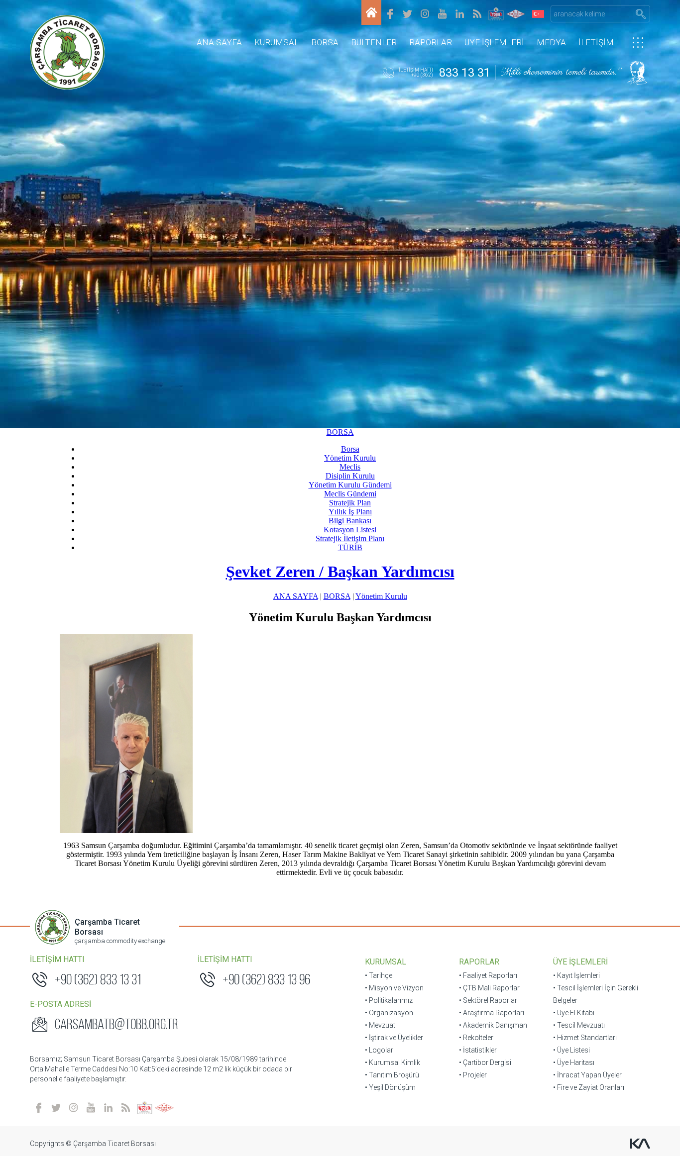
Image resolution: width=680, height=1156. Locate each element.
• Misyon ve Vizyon (394, 988)
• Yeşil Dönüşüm (390, 1087)
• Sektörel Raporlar (488, 1000)
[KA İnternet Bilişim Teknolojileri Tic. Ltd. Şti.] (640, 1144)
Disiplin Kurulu (350, 476)
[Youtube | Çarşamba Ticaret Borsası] (442, 13)
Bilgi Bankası (350, 520)
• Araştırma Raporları (491, 1013)
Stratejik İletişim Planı (350, 538)
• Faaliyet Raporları (488, 975)
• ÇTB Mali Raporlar (489, 988)
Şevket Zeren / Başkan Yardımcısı (340, 571)
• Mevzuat (380, 1025)
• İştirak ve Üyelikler (394, 1038)
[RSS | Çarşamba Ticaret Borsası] (477, 13)
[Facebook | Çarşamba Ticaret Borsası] (390, 13)
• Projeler (473, 1075)
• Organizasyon (389, 1013)
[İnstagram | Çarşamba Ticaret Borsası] (425, 13)
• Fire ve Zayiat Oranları (588, 1087)
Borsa (350, 449)
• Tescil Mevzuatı (579, 1025)
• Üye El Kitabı (573, 1013)
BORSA (325, 42)
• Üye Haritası (573, 1062)
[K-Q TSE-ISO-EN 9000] (516, 13)
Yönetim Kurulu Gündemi (350, 485)
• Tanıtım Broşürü (392, 1075)
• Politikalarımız (389, 1000)
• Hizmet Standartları (585, 1038)
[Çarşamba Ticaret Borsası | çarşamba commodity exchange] (67, 52)
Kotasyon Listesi (350, 529)
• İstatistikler (478, 1050)
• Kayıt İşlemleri (576, 975)
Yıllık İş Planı (350, 511)
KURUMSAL (276, 42)
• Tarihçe (378, 975)
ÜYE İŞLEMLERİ (494, 42)
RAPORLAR (430, 42)
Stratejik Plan (350, 502)
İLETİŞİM (596, 42)
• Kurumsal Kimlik (392, 1062)
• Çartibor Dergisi (485, 1062)
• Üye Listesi (571, 1050)
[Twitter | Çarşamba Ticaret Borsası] (407, 13)
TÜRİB (350, 547)
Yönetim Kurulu (350, 458)
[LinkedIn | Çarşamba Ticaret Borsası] (459, 13)
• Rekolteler (476, 1038)
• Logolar (379, 1050)
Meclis (350, 467)
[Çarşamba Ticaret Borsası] (371, 12)
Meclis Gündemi (350, 493)
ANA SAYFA (219, 42)
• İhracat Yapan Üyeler (587, 1075)
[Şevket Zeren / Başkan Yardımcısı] (340, 733)
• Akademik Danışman (493, 1025)
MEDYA (551, 42)
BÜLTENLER (374, 42)
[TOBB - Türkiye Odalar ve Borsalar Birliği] (496, 13)
